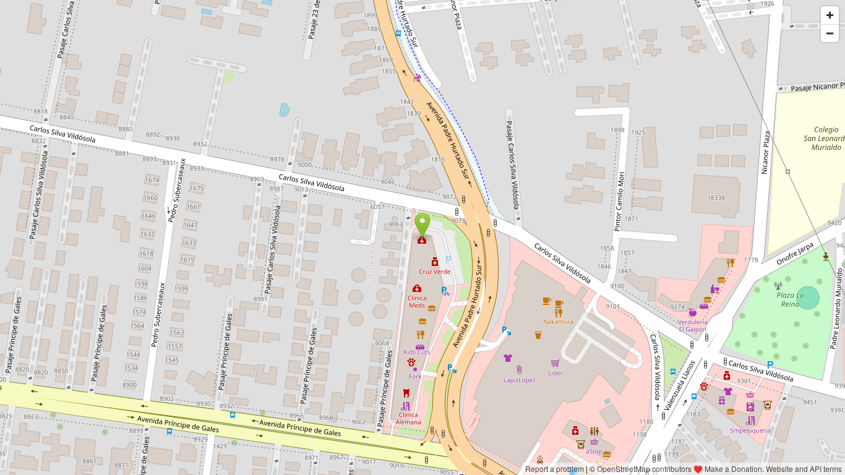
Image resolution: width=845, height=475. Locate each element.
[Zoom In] (830, 15)
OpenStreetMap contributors (644, 468)
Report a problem (554, 468)
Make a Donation (733, 468)
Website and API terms (804, 468)
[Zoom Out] (830, 33)
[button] (422, 225)
